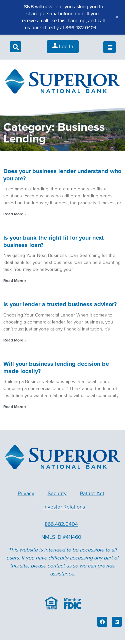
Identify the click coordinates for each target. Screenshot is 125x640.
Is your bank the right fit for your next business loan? (53, 241)
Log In (65, 46)
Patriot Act (92, 493)
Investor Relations (64, 507)
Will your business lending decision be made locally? (56, 367)
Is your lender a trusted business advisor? (60, 304)
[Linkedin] (117, 622)
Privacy (26, 493)
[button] (15, 46)
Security (57, 493)
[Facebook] (102, 622)
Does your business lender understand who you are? (62, 174)
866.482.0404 (61, 524)
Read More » (14, 214)
